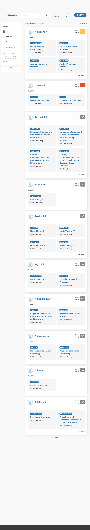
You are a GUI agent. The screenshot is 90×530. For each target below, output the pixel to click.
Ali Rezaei (40, 402)
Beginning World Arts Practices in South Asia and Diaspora (41, 316)
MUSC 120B (34, 242)
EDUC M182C (35, 151)
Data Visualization (38, 279)
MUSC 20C (34, 228)
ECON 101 (34, 97)
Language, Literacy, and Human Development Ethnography (41, 135)
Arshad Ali (41, 117)
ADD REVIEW (55, 15)
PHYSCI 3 (34, 347)
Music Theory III (37, 231)
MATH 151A (35, 60)
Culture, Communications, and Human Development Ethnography (40, 158)
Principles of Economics (70, 100)
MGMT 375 (63, 276)
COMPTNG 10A (36, 43)
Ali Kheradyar (43, 299)
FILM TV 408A (35, 196)
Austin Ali (40, 216)
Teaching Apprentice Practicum (69, 280)
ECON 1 (62, 97)
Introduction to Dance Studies (69, 315)
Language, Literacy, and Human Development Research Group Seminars (70, 136)
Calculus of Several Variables (68, 48)
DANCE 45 (63, 310)
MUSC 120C (64, 242)
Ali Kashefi (41, 32)
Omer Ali (40, 86)
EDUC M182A (35, 128)
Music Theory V (37, 245)
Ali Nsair (39, 371)
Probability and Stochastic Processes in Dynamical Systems (70, 420)
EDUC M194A (64, 128)
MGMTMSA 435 (36, 276)
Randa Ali (40, 185)
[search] (32, 15)
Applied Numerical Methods (38, 65)
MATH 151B (64, 60)
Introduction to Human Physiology (40, 352)
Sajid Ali (39, 265)
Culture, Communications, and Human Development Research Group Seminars (69, 160)
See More (81, 75)
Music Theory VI (67, 245)
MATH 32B (63, 43)
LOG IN (67, 15)
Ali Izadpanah (42, 336)
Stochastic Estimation (40, 417)
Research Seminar (38, 385)
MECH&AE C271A (65, 413)
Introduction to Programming (37, 48)
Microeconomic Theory (41, 100)
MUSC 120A (64, 228)
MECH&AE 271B (36, 413)
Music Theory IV (67, 231)
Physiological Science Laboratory (69, 352)
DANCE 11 (34, 310)
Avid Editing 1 (36, 199)
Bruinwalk (10, 15)
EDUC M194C (64, 151)
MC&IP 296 (34, 382)
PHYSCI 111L (64, 347)
